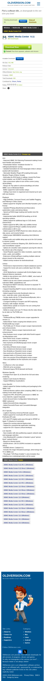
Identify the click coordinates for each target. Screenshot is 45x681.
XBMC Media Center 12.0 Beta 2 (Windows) (19, 490)
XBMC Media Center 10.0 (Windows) (16, 523)
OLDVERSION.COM (19, 2)
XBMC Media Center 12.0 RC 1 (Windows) (18, 483)
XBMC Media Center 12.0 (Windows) (16, 497)
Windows (7, 28)
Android (27, 640)
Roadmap (7, 637)
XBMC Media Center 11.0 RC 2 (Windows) (18, 501)
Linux (27, 637)
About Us (7, 632)
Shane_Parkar (16, 81)
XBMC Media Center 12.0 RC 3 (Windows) (18, 476)
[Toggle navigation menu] (38, 4)
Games (27, 643)
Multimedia (16, 28)
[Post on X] (9, 88)
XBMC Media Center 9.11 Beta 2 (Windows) (19, 468)
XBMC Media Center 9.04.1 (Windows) (17, 472)
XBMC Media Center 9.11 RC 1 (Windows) (18, 465)
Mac (26, 634)
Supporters (8, 640)
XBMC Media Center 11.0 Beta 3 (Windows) (19, 508)
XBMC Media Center (30, 28)
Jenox (16, 677)
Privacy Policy (29, 675)
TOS (4, 677)
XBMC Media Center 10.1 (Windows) (16, 519)
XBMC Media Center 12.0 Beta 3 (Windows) (19, 486)
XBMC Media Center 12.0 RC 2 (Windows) (18, 479)
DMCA (37, 675)
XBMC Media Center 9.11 (21, 36)
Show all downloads (32, 21)
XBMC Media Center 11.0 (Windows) (16, 515)
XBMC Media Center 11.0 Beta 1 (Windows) (19, 512)
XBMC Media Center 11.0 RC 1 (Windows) (18, 505)
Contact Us (8, 634)
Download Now (12, 47)
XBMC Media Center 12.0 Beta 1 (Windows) (19, 494)
